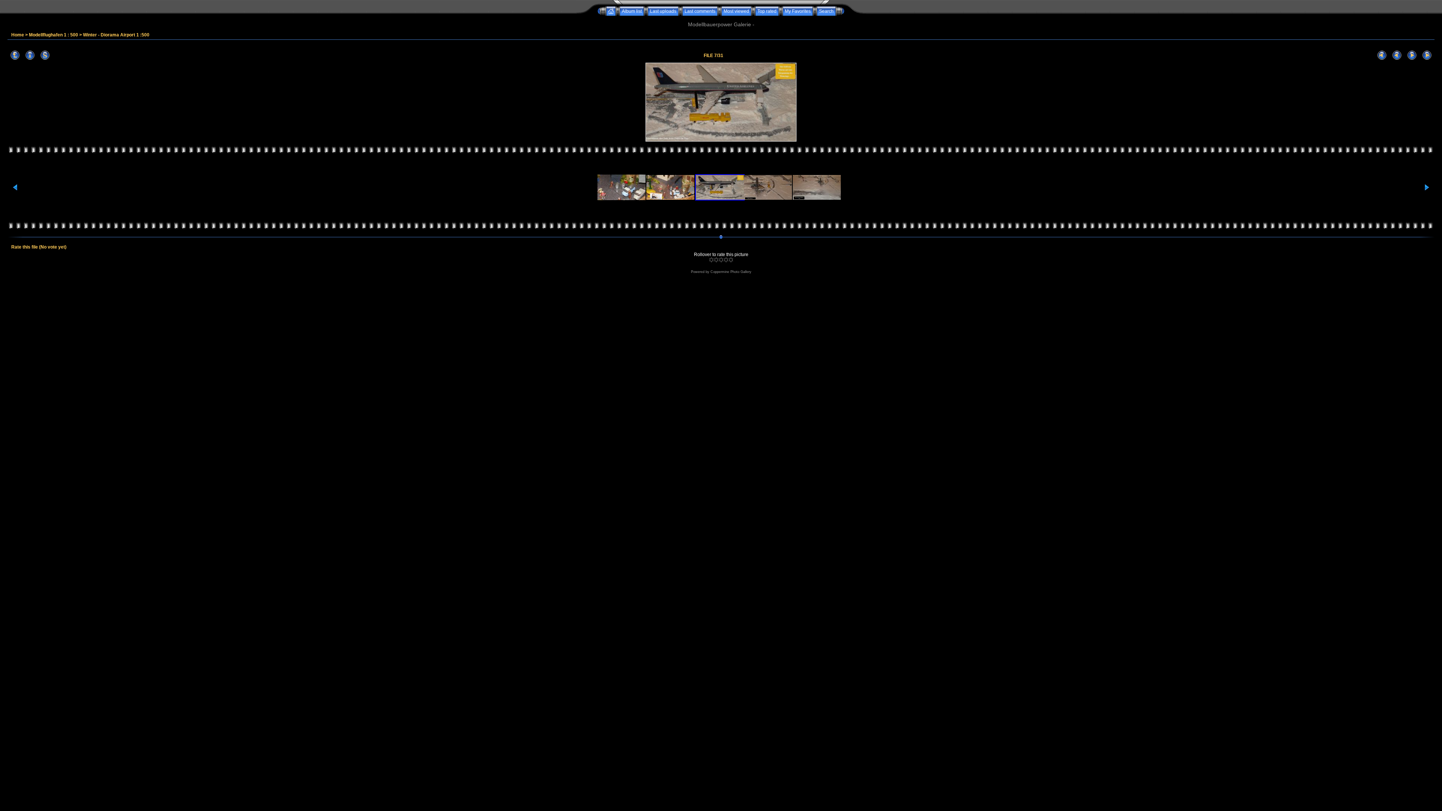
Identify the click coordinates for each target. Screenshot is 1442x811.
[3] (721, 259)
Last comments (700, 11)
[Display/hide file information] (30, 55)
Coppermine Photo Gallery (730, 272)
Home (17, 35)
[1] (711, 259)
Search (826, 11)
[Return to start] (1381, 55)
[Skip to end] (1426, 55)
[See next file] (1411, 55)
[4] (726, 259)
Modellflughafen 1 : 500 (53, 35)
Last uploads (663, 11)
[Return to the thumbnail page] (15, 55)
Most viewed (736, 11)
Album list (632, 11)
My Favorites (798, 11)
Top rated (767, 11)
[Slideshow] (45, 55)
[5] (731, 259)
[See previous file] (1396, 55)
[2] (716, 259)
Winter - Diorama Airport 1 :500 (116, 35)
